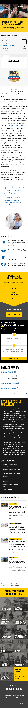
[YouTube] (17, 689)
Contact (14, 693)
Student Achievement (11, 699)
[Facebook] (7, 689)
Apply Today (14, 315)
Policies (14, 695)
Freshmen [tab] (6, 282)
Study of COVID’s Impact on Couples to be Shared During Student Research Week (17, 562)
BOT (10, 693)
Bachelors (5, 585)
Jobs (23, 693)
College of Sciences (7, 45)
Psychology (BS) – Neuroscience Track (14, 204)
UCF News (19, 699)
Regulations (13, 697)
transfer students (10, 341)
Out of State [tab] (14, 56)
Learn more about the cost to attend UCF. (14, 66)
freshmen (19, 340)
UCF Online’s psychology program (15, 125)
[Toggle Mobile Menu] (26, 1)
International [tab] (20, 282)
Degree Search (5, 584)
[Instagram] (21, 689)
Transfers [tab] (13, 282)
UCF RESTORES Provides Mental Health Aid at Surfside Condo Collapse (17, 543)
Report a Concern (20, 697)
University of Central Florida (14, 685)
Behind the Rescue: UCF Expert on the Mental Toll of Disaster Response (18, 507)
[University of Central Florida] (11, 2)
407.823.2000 (24, 703)
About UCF (6, 693)
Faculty (19, 693)
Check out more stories (8, 499)
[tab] (14, 372)
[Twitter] (10, 689)
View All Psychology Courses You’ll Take (15, 393)
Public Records (6, 697)
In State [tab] (6, 56)
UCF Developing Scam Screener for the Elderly (16, 526)
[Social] (14, 689)
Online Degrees (8, 695)
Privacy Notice (20, 695)
